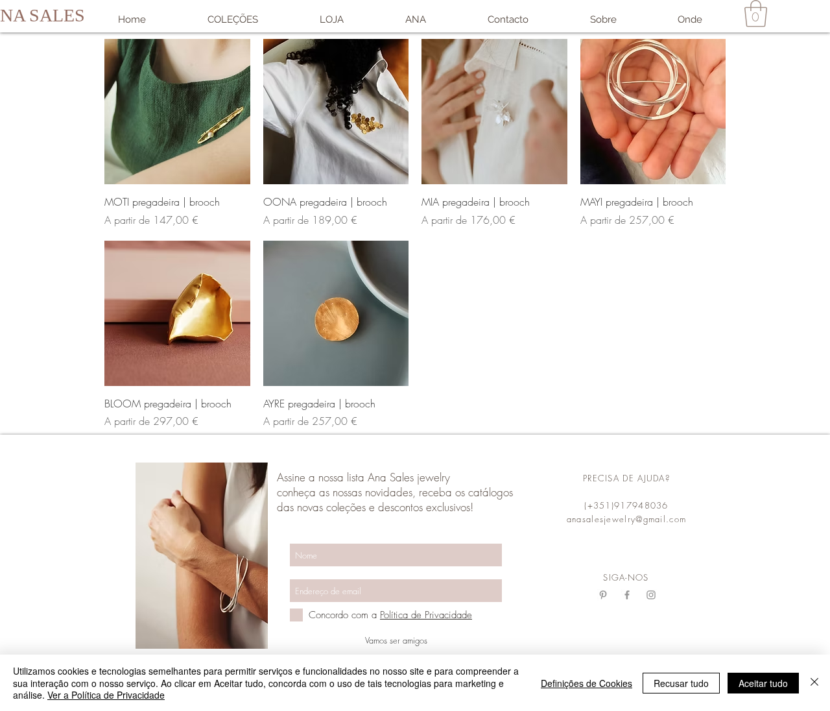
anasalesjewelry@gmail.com (627, 519)
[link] (755, 13)
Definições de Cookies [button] (586, 683)
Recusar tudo (681, 683)
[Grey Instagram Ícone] (651, 595)
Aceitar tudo (763, 683)
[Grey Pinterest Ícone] (603, 595)
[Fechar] (814, 683)
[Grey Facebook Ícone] (627, 595)
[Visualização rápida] (177, 112)
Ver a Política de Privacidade (106, 694)
